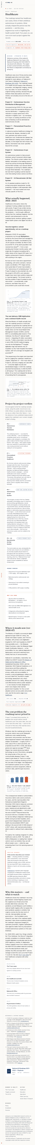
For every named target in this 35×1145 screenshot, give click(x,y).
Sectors (7, 11)
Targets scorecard (10, 1092)
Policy (7, 1105)
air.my (8, 2)
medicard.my (11, 870)
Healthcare (23, 1089)
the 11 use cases (24, 955)
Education (22, 1092)
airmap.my (1, 4)
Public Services (24, 1096)
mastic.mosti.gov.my (10, 1136)
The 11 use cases (9, 1089)
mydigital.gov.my (21, 1031)
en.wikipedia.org (25, 1021)
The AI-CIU (8, 1094)
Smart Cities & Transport (26, 1098)
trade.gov (20, 1063)
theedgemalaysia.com (12, 1053)
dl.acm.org (19, 1036)
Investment (8, 1108)
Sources (7, 1110)
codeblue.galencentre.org (13, 1027)
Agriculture (23, 1094)
